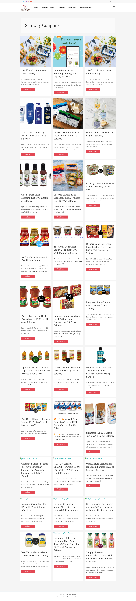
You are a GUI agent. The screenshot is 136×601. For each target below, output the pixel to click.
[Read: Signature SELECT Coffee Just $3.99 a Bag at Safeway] (100, 413)
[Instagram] (26, 1)
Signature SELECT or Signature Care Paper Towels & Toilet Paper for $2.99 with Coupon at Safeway (66, 544)
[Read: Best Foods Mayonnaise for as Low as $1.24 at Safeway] (35, 540)
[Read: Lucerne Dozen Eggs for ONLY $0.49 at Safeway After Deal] (25, 499)
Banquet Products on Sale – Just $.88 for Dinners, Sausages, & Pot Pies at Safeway (67, 320)
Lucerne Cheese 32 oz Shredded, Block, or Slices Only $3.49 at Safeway (67, 197)
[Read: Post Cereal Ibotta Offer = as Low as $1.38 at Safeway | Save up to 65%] (35, 406)
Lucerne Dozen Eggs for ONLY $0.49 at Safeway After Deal (33, 507)
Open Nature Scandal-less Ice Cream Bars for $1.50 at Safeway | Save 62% (100, 466)
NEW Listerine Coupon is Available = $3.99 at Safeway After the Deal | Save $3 (99, 372)
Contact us (64, 596)
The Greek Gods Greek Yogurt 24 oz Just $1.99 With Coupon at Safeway (66, 249)
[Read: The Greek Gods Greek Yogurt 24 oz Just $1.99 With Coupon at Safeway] (68, 232)
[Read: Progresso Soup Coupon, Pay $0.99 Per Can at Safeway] (100, 290)
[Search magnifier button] (114, 7)
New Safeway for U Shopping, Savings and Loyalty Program (65, 73)
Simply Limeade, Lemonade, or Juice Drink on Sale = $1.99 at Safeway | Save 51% (100, 557)
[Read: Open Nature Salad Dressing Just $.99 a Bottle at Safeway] (35, 175)
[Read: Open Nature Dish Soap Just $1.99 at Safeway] (100, 113)
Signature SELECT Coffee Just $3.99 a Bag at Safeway (100, 434)
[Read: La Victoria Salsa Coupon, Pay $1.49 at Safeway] (35, 238)
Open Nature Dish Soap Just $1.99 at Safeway (100, 134)
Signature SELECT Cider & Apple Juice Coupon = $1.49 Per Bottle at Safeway (35, 370)
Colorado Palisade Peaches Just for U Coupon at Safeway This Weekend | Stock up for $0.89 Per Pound (34, 470)
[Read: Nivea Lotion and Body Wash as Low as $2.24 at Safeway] (35, 113)
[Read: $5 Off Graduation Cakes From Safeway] (35, 51)
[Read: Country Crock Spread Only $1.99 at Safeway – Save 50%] (100, 170)
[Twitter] (24, 1)
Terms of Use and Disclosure (73, 596)
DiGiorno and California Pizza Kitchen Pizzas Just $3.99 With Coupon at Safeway (99, 248)
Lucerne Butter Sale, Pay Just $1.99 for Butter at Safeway (66, 135)
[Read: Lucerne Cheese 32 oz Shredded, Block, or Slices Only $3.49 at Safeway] (68, 175)
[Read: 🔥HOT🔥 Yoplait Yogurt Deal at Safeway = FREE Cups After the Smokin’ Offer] (68, 406)
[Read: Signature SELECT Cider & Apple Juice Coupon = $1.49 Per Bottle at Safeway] (35, 355)
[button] (39, 7)
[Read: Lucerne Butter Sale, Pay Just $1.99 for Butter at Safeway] (68, 113)
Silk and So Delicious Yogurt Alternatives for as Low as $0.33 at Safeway (66, 507)
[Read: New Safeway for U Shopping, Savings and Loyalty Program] (68, 51)
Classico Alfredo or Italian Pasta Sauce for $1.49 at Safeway (67, 370)
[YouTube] (31, 1)
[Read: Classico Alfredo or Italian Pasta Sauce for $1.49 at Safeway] (68, 355)
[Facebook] (21, 1)
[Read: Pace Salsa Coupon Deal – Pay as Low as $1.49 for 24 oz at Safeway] (35, 297)
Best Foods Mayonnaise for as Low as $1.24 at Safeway (34, 554)
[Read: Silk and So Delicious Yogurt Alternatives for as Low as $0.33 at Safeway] (63, 499)
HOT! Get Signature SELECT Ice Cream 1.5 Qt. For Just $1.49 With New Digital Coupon (67, 468)
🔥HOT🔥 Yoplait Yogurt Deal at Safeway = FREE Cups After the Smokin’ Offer (66, 424)
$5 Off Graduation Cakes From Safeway (33, 72)
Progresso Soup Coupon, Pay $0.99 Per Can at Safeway (98, 305)
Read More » (28, 89)
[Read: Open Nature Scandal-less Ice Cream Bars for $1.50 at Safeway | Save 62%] (93, 458)
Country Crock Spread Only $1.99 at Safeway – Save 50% (100, 186)
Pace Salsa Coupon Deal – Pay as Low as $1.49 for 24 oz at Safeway (34, 319)
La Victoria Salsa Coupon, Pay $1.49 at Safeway (34, 258)
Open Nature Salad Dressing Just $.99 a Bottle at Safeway (34, 197)
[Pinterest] (28, 1)
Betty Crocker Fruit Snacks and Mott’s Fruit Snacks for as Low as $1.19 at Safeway (99, 507)
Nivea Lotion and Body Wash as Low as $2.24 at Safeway (33, 135)
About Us (59, 596)
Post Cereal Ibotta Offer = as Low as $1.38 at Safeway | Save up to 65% (35, 422)
